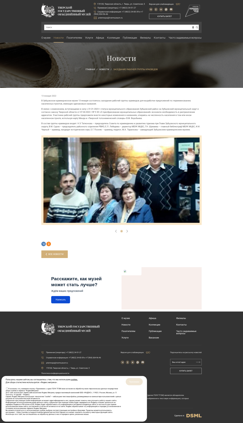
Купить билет (164, 16)
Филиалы (145, 37)
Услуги (89, 37)
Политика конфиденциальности (55, 373)
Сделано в (179, 415)
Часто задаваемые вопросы (185, 37)
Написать (61, 299)
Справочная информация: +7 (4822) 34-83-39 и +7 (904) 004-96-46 (73, 358)
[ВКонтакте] (43, 244)
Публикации (130, 37)
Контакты (160, 37)
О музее (45, 37)
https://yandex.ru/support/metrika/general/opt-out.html (38, 412)
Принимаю (134, 382)
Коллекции (113, 37)
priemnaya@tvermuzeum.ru (110, 18)
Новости (59, 37)
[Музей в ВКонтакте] (151, 9)
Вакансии (154, 338)
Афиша (100, 37)
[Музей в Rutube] (171, 9)
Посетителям (74, 37)
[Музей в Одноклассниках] (156, 9)
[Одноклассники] (48, 244)
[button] (121, 231)
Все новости (55, 254)
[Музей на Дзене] (161, 9)
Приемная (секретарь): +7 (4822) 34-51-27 (116, 8)
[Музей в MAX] (166, 9)
